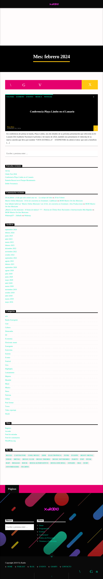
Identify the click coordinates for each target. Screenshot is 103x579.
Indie (8, 459)
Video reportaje (10, 410)
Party (75, 459)
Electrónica (54, 455)
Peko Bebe (10, 127)
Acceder (8, 431)
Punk (88, 459)
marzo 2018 (9, 299)
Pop (82, 459)
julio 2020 (8, 274)
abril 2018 (8, 296)
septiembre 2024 (11, 230)
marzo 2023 (9, 242)
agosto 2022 (9, 261)
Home (41, 525)
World (7, 414)
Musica (38, 97)
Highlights (9, 369)
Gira (6, 365)
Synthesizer (12, 467)
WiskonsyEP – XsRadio (13, 215)
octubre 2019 (9, 293)
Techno (25, 467)
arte (6, 316)
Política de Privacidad (47, 538)
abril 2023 (8, 239)
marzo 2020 (9, 286)
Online (7, 399)
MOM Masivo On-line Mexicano (71, 201)
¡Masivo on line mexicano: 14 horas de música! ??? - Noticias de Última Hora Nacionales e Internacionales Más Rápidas (48, 210)
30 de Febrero (60, 198)
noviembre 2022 (11, 252)
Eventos (42, 532)
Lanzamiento (9, 373)
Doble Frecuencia (11, 184)
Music (7, 384)
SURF (85, 463)
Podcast (21, 567)
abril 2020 (8, 283)
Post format (9, 403)
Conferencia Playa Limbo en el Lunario (52, 111)
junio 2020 (9, 277)
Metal (17, 459)
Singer (71, 463)
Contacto (66, 567)
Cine (6, 324)
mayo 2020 (9, 280)
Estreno (20, 97)
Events (42, 567)
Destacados (9, 331)
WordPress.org (10, 441)
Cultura (10, 97)
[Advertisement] (51, 26)
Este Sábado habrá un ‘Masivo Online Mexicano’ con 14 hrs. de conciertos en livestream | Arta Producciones (44, 204)
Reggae (16, 463)
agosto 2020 (9, 270)
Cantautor (20, 455)
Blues (9, 455)
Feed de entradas (11, 434)
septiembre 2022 (11, 258)
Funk (66, 455)
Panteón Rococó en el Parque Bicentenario (20, 180)
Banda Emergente (11, 320)
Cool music (33, 455)
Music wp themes (61, 459)
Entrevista (8, 350)
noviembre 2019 (11, 290)
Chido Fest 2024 (11, 174)
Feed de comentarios (12, 438)
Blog (32, 567)
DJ (6, 335)
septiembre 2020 (11, 267)
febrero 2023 (9, 245)
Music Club (28, 459)
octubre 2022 (9, 255)
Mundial (8, 380)
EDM (44, 455)
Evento (29, 97)
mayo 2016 (9, 302)
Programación (44, 529)
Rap (8, 463)
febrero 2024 (9, 233)
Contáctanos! (43, 535)
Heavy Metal (87, 455)
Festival (8, 361)
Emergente (9, 346)
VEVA (7, 171)
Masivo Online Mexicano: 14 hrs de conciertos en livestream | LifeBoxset (31, 201)
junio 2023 (9, 236)
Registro (8, 428)
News (7, 391)
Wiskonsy (27, 215)
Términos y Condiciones (48, 541)
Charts (54, 567)
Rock (24, 463)
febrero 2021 (9, 264)
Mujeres (8, 376)
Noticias (48, 97)
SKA (79, 463)
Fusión (74, 455)
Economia (8, 339)
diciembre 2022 (10, 248)
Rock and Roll (58, 463)
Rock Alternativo (39, 463)
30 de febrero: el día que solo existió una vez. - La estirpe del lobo (28, 198)
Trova (7, 406)
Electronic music (11, 342)
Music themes (43, 459)
